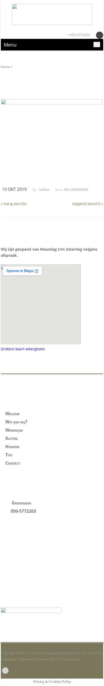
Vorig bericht (15, 203)
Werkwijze (14, 430)
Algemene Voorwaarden (37, 659)
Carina (44, 190)
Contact (12, 463)
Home (5, 67)
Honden (12, 446)
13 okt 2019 (14, 189)
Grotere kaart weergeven (23, 348)
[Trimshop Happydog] (52, 15)
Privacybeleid (69, 659)
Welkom (12, 413)
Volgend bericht (86, 203)
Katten (11, 438)
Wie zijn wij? (16, 422)
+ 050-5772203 (78, 34)
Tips (8, 455)
